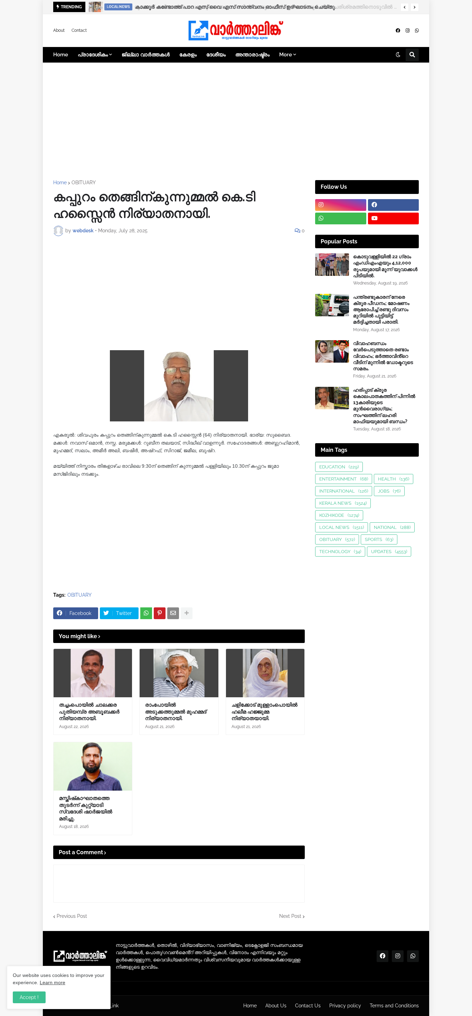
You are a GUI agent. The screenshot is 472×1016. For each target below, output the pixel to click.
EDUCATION (339, 466)
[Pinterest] (160, 613)
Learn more (52, 982)
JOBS (389, 491)
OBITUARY (84, 182)
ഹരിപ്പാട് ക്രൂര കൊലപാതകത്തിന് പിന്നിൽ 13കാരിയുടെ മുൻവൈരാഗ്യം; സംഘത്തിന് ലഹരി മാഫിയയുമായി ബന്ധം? (384, 405)
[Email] (173, 613)
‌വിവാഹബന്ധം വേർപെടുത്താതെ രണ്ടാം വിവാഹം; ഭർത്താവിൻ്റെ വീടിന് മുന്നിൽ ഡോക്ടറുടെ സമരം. (383, 356)
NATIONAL (392, 527)
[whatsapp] (417, 31)
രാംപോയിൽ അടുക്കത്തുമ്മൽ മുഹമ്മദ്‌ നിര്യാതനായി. (175, 711)
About (59, 30)
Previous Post (72, 916)
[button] (404, 7)
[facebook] (398, 31)
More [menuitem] (285, 55)
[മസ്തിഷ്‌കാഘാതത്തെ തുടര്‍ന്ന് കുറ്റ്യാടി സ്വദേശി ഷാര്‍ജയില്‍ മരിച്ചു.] (93, 766)
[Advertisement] (236, 121)
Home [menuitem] (60, 55)
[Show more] (186, 613)
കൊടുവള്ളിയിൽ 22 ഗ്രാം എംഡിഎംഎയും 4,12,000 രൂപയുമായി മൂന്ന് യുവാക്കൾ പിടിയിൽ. (385, 266)
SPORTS (379, 539)
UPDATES (389, 551)
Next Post (290, 916)
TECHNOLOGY (340, 551)
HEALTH (393, 479)
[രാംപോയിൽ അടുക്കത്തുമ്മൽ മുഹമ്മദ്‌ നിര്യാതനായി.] (179, 673)
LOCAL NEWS (341, 527)
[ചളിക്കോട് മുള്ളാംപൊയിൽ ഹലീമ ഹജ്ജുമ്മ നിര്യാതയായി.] (265, 673)
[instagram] (407, 31)
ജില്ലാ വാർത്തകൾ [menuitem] (146, 55)
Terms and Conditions (394, 1005)
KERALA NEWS (343, 503)
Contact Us (308, 1005)
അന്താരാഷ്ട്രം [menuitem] (252, 55)
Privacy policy (345, 1005)
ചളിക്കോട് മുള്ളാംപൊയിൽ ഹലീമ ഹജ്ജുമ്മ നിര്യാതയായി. (265, 711)
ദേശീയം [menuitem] (216, 55)
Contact (79, 30)
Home (60, 182)
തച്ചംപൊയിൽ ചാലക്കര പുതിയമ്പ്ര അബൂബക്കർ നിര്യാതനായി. (89, 711)
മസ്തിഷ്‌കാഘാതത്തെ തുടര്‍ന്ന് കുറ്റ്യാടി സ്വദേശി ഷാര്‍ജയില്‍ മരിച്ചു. (85, 808)
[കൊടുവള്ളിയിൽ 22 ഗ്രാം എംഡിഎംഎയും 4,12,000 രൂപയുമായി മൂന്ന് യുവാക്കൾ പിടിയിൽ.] (332, 264)
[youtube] (393, 218)
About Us (275, 1005)
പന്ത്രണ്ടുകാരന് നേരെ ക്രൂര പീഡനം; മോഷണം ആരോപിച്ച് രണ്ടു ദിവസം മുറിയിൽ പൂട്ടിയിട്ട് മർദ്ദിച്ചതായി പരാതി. (381, 309)
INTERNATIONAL (343, 491)
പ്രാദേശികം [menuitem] (93, 55)
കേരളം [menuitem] (188, 55)
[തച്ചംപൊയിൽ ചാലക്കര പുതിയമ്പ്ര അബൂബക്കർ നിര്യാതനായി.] (93, 673)
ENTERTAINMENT (343, 479)
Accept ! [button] (29, 997)
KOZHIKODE (339, 515)
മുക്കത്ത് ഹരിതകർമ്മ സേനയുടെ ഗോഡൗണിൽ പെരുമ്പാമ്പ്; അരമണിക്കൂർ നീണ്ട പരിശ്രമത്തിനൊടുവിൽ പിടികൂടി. (264, 7)
